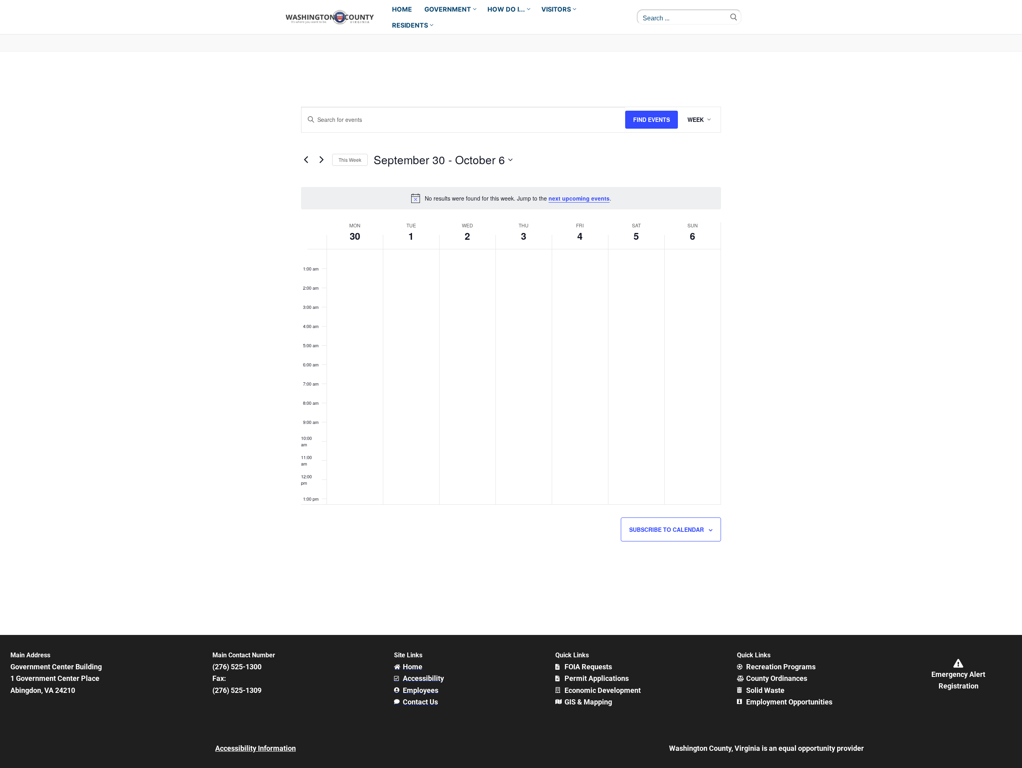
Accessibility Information (255, 748)
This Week (350, 159)
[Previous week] (306, 160)
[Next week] (321, 160)
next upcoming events (579, 198)
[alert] (511, 198)
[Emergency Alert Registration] (958, 663)
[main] (511, 343)
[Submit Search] (734, 17)
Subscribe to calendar (666, 529)
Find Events (651, 119)
